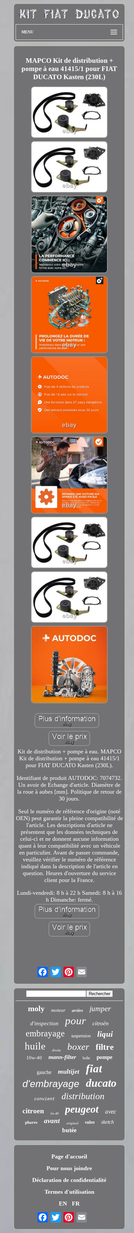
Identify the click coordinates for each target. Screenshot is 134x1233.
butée (69, 1130)
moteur (58, 1010)
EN (63, 1203)
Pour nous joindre (69, 1168)
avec (110, 1111)
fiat (94, 1068)
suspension (81, 1035)
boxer (78, 1046)
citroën (100, 1023)
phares (31, 1122)
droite (56, 1050)
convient (44, 1099)
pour (75, 1021)
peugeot (82, 1109)
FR (76, 1203)
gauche (44, 1072)
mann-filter (62, 1057)
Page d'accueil (69, 1156)
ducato (101, 1083)
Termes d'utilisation (69, 1192)
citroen (33, 1111)
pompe (105, 1057)
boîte (86, 1058)
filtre (105, 1047)
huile (35, 1046)
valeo (90, 1122)
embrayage (45, 1033)
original (72, 1123)
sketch (107, 1122)
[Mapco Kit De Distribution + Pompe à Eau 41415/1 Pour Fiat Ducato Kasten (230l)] (69, 113)
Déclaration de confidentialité (69, 1180)
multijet (68, 1071)
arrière (77, 1010)
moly (36, 1008)
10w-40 (34, 1057)
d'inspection (44, 1023)
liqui (105, 1034)
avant (52, 1121)
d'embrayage (50, 1083)
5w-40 (54, 1113)
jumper (100, 1009)
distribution (82, 1096)
